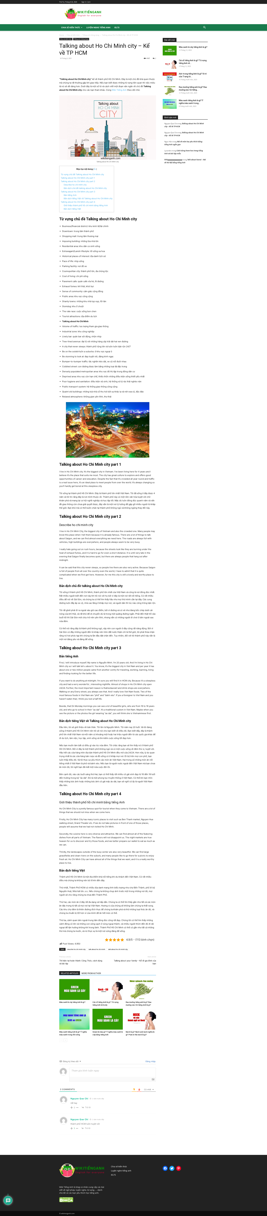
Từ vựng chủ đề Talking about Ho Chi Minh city (82, 174)
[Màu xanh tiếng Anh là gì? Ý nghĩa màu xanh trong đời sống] (74, 1019)
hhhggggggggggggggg (173, 159)
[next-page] (65, 1040)
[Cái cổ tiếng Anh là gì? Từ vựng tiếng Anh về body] (107, 989)
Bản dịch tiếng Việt (72, 209)
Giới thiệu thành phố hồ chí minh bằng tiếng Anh (86, 205)
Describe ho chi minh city (75, 184)
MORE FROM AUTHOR (91, 973)
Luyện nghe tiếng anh (98, 27)
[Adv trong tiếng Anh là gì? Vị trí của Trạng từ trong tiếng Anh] (170, 77)
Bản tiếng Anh (70, 195)
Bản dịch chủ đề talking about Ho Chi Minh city (85, 188)
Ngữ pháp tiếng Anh (178, 36)
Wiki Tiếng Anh (119, 90)
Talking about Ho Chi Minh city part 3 (78, 191)
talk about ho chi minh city (118, 949)
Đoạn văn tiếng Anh (179, 34)
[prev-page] (61, 1040)
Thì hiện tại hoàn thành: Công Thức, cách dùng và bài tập (80, 962)
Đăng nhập (150, 1061)
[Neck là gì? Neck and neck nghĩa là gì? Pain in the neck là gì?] (141, 1019)
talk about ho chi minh (97, 949)
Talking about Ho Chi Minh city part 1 (78, 178)
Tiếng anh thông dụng (90, 35)
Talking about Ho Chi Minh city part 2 (78, 181)
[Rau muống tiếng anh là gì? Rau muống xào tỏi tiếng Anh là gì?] (141, 989)
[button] (204, 27)
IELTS (116, 27)
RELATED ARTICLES (69, 973)
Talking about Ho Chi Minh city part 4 (78, 202)
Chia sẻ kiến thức (70, 27)
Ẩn (95, 169)
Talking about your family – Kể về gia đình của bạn (135, 962)
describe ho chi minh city (76, 949)
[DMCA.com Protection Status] (66, 1201)
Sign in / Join (86, 2)
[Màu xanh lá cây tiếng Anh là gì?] (74, 989)
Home (61, 35)
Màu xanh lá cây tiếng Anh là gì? (72, 1002)
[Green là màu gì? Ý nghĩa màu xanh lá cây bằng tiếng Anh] (107, 1019)
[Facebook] (78, 69)
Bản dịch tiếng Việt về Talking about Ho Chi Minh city (88, 198)
